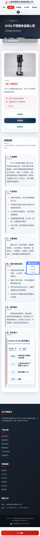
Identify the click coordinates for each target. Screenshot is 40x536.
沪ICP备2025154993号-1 (20, 520)
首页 (4, 7)
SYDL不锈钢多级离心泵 (11, 41)
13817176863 (23, 508)
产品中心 (10, 7)
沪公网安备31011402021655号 (21, 523)
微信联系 (20, 127)
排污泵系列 (5, 444)
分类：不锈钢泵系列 (12, 84)
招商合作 (34, 7)
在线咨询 (20, 114)
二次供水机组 (6, 451)
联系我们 (4, 489)
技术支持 (4, 486)
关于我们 (26, 7)
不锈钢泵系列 (20, 38)
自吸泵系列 (5, 455)
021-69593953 (12, 508)
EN (22, 12)
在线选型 (18, 7)
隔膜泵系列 (5, 448)
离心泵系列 (5, 436)
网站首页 (4, 470)
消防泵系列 (5, 440)
